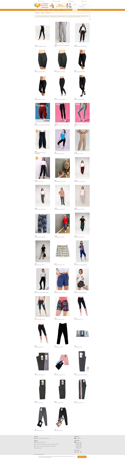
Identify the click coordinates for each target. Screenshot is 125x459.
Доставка (71, 1)
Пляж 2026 (75, 9)
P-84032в (63, 99)
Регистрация (81, 6)
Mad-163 (43, 264)
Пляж (49, 15)
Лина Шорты (63, 292)
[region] (62, 16)
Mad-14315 (63, 209)
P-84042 (83, 99)
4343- (64, 264)
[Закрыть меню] (90, 9)
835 (62, 402)
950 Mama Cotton (84, 374)
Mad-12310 (83, 181)
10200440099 (37, 153)
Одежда (42, 12)
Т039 (45, 46)
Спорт (36, 15)
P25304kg (84, 46)
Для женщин (37, 12)
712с (64, 374)
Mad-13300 (43, 209)
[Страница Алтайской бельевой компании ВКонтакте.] (75, 452)
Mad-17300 (43, 236)
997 (43, 374)
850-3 (82, 402)
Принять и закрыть (82, 456)
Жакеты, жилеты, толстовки (71, 15)
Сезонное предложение (67, 9)
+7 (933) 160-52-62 (43, 442)
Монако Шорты (83, 292)
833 (42, 402)
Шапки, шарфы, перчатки (61, 15)
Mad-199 (82, 236)
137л (82, 319)
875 (62, 430)
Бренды (53, 9)
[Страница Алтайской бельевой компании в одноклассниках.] (80, 452)
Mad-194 (62, 236)
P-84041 (83, 71)
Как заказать (42, 1)
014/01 (81, 153)
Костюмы (90, 15)
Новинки (58, 9)
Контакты (85, 1)
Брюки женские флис (45, 292)
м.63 (63, 319)
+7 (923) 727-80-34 (39, 446)
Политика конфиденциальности (39, 454)
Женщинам (37, 9)
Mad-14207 (64, 181)
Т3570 (43, 181)
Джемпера (78, 15)
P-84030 (43, 71)
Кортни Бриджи (84, 264)
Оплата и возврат (57, 1)
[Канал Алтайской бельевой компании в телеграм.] (78, 452)
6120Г (63, 153)
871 (42, 430)
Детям (49, 9)
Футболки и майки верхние (42, 15)
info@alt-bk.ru (78, 438)
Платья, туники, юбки (84, 15)
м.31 (44, 319)
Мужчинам (43, 9)
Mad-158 (82, 209)
